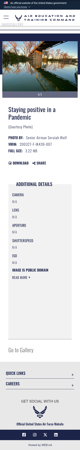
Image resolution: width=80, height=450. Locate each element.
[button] (17, 7)
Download (20, 162)
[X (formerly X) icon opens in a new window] (45, 435)
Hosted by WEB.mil (40, 445)
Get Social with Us (40, 401)
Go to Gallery (20, 349)
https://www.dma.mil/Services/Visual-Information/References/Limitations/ (35, 332)
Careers (13, 384)
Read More (20, 277)
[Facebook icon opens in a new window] (24, 435)
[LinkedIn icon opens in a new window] (56, 435)
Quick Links (15, 373)
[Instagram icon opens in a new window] (35, 435)
